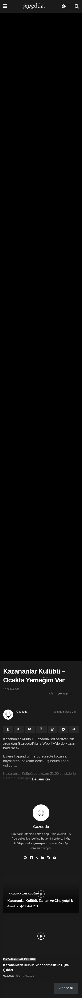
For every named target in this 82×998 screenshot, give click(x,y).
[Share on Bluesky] (30, 729)
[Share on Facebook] (8, 729)
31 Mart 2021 (30, 906)
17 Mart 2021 (26, 975)
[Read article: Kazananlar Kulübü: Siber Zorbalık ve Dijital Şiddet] (41, 936)
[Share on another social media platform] (74, 729)
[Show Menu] (5, 6)
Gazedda (21, 711)
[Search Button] (77, 6)
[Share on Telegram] (63, 729)
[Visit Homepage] (34, 6)
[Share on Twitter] (19, 729)
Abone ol (66, 988)
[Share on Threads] (41, 729)
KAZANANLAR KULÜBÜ (34, 786)
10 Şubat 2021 (12, 689)
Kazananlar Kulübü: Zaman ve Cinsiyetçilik (40, 900)
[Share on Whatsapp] (52, 729)
